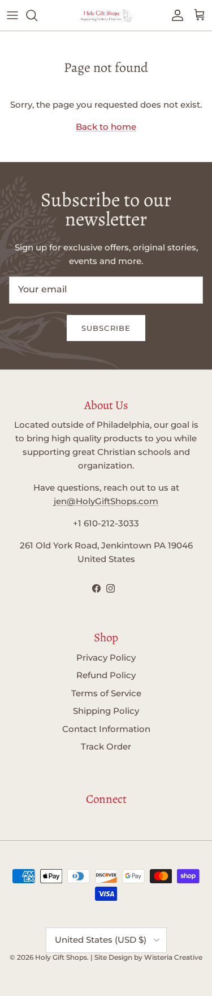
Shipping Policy (106, 710)
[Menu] (12, 15)
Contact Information (106, 728)
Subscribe (105, 328)
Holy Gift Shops (61, 957)
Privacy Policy (106, 657)
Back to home (106, 126)
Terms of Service (106, 693)
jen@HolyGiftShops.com (106, 501)
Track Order (106, 746)
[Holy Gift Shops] (106, 15)
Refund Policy (106, 675)
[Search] (37, 15)
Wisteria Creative (173, 957)
